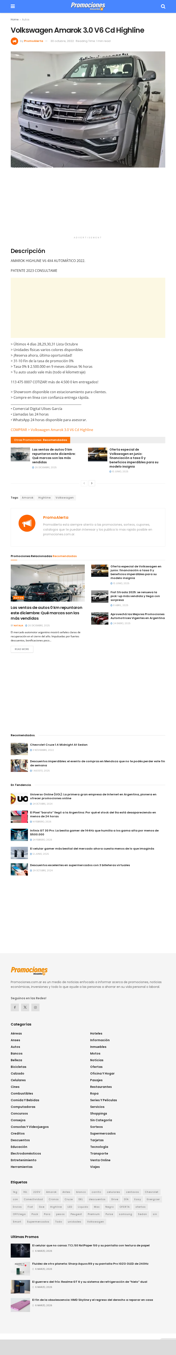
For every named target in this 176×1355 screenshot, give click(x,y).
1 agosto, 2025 (41, 770)
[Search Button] (163, 6)
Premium (94, 1214)
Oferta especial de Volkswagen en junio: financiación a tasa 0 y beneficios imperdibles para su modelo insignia (133, 457)
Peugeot (76, 1214)
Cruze (69, 1199)
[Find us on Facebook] (15, 1007)
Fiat (30, 1207)
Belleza (16, 1060)
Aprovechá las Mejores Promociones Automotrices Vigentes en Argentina (138, 616)
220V (36, 1192)
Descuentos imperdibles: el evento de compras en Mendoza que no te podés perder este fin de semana (97, 763)
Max (97, 1207)
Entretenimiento (23, 1160)
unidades (74, 1221)
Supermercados (103, 1133)
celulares (113, 1192)
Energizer (153, 1199)
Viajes (95, 1167)
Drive (114, 1199)
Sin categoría (101, 1120)
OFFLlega (19, 1214)
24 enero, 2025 (121, 623)
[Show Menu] (13, 6)
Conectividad (33, 1199)
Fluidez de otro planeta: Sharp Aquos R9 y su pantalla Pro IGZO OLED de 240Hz (90, 1264)
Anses (15, 1040)
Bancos (17, 1053)
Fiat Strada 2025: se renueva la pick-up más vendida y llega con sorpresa (135, 596)
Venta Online (100, 1160)
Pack (35, 1214)
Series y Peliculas (103, 1100)
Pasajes (96, 1080)
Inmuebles (98, 1047)
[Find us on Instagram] (35, 1007)
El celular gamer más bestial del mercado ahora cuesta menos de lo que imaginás (92, 849)
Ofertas (96, 1067)
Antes (66, 1192)
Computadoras (23, 1107)
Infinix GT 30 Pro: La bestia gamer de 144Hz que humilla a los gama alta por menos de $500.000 (94, 832)
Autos (25, 19)
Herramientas (22, 1167)
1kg (15, 1192)
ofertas (140, 1207)
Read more (24, 649)
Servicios (97, 1107)
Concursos (19, 1113)
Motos (95, 1053)
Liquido (83, 1207)
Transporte (99, 1153)
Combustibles (22, 1093)
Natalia (18, 625)
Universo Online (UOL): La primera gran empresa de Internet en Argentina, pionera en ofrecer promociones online (93, 796)
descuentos (97, 1199)
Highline (44, 497)
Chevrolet (151, 1192)
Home (14, 19)
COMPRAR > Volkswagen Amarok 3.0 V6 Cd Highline (52, 429)
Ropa (94, 1093)
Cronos (54, 1199)
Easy (137, 1199)
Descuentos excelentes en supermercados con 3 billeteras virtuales (80, 865)
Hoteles (96, 1033)
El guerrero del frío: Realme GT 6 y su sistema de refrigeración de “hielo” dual (89, 1282)
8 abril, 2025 (120, 605)
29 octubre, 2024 (42, 870)
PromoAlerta (33, 41)
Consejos (18, 1120)
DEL (81, 1199)
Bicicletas (18, 1067)
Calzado (17, 1073)
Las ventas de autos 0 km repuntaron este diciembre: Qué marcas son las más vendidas (54, 455)
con (15, 1199)
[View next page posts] (92, 483)
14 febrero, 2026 (41, 821)
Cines (15, 1087)
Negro (109, 1207)
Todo (58, 1221)
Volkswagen (65, 497)
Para (47, 1214)
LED (70, 1207)
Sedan (142, 1214)
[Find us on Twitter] (25, 1007)
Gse (41, 1207)
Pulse (109, 1214)
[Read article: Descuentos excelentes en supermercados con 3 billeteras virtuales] (19, 869)
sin (155, 1214)
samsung (125, 1214)
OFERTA (125, 1207)
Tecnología (99, 1147)
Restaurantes (101, 1087)
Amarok (27, 497)
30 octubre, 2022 (62, 41)
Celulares (18, 1080)
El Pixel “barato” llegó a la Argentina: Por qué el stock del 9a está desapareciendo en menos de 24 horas (93, 814)
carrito (96, 1192)
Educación (19, 1147)
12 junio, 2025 (40, 854)
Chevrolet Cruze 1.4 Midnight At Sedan (59, 745)
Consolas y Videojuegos (30, 1127)
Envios (17, 1207)
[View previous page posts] (84, 483)
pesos (60, 1214)
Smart (17, 1221)
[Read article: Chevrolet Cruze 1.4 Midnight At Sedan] (19, 749)
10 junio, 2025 (119, 471)
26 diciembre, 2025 (45, 467)
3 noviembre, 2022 (43, 750)
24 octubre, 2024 (42, 803)
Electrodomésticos (26, 1153)
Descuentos (20, 1140)
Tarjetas (97, 1140)
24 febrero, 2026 (42, 839)
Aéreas (16, 1033)
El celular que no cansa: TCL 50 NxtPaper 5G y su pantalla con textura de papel (91, 1245)
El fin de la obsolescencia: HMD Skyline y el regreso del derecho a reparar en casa (92, 1300)
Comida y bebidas (25, 1100)
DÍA (126, 1199)
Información (100, 1040)
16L (25, 1192)
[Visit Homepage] (88, 6)
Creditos (18, 1133)
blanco (81, 1192)
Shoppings (98, 1113)
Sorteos (96, 1127)
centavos (132, 1192)
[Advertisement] (88, 204)
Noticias (96, 1060)
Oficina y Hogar (102, 1073)
